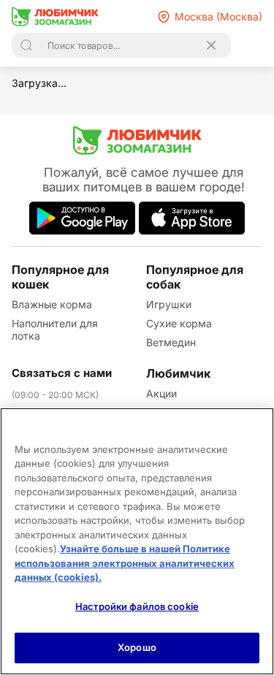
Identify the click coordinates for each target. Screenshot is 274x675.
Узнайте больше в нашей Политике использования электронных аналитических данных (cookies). (125, 563)
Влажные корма (52, 304)
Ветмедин (171, 342)
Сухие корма (179, 323)
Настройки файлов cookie (137, 606)
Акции (161, 393)
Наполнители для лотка (55, 329)
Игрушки (168, 304)
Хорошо (137, 647)
